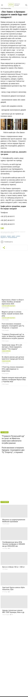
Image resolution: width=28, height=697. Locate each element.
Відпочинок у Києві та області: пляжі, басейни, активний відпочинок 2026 (13, 302)
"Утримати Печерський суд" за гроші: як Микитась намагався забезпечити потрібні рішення (13, 336)
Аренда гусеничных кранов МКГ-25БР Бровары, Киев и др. (13, 611)
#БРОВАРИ (3, 236)
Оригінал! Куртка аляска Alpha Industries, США (13, 588)
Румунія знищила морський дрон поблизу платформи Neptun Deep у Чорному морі (14, 380)
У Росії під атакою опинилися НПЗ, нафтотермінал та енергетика (12, 369)
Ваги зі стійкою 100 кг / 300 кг (13, 567)
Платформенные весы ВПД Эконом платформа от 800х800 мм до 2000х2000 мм (13, 544)
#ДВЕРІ (13, 236)
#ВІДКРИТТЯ (4, 237)
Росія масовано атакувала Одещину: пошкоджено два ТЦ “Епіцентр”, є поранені (13, 326)
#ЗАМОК (9, 236)
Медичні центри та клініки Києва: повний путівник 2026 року (12, 314)
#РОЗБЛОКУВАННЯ (12, 237)
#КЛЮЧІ (18, 236)
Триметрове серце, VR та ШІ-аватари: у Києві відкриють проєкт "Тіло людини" (12, 347)
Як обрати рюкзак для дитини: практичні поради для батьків (13, 358)
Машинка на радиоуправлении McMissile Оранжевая (13, 521)
